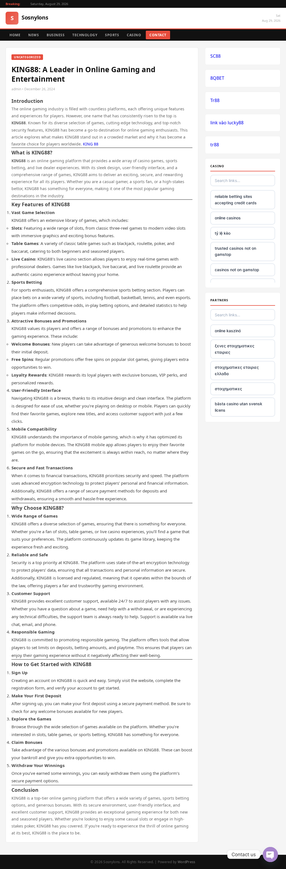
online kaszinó (228, 330)
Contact (157, 35)
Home (14, 35)
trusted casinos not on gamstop (235, 251)
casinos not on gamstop (237, 269)
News (33, 35)
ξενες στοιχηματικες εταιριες (234, 348)
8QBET (217, 78)
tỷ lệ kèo (222, 233)
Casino (134, 35)
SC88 (215, 56)
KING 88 (90, 144)
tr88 (214, 145)
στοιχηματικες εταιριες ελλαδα (237, 370)
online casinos (228, 217)
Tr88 (215, 100)
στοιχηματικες (228, 388)
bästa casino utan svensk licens (238, 406)
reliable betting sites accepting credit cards (236, 199)
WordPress (187, 862)
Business (56, 35)
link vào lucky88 (227, 123)
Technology (84, 35)
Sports (112, 35)
